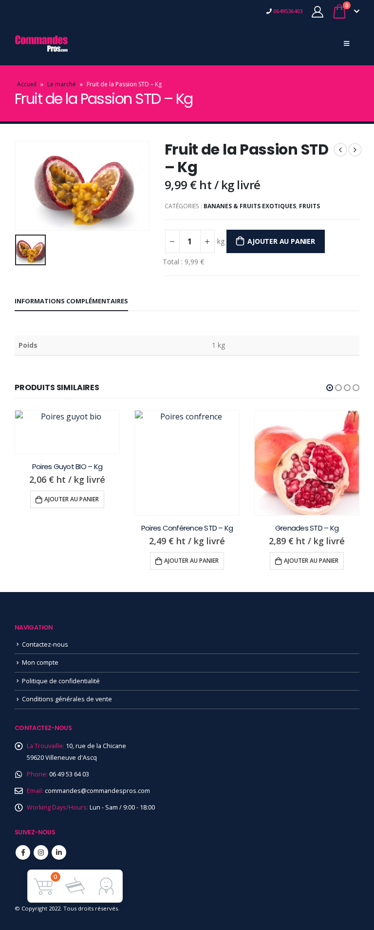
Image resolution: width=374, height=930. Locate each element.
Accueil (27, 84)
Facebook (23, 852)
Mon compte (40, 662)
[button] (329, 388)
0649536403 (287, 11)
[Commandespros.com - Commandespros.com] (41, 43)
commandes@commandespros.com (97, 791)
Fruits (309, 206)
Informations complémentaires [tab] (71, 301)
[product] (67, 416)
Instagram (41, 852)
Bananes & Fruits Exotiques (250, 206)
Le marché (61, 84)
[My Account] (317, 11)
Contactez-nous (45, 644)
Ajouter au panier (281, 241)
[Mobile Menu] (346, 43)
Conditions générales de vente (67, 699)
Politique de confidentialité (61, 681)
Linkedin (59, 852)
